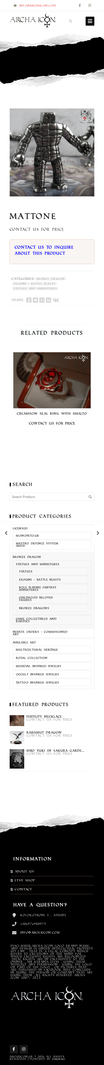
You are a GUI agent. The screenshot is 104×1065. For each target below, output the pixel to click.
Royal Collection (32, 658)
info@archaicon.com (37, 5)
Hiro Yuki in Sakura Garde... (56, 750)
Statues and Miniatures (35, 288)
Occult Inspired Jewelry (37, 674)
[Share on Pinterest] (42, 300)
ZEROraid (58, 1059)
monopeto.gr (27, 535)
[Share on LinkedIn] (48, 300)
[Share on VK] (55, 300)
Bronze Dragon (51, 279)
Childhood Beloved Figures (36, 598)
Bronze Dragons (34, 608)
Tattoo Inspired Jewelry (37, 682)
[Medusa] (98, 532)
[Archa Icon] (33, 21)
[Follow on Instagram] (89, 6)
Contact (23, 889)
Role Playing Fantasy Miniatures (38, 588)
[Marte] (6, 532)
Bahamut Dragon (44, 732)
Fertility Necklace (44, 716)
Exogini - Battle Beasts (34, 283)
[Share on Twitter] (35, 300)
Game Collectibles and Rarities (36, 620)
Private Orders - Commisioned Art (40, 633)
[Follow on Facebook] (80, 6)
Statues (26, 571)
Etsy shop (25, 880)
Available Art (24, 642)
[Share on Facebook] (28, 300)
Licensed (20, 528)
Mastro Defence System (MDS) (37, 544)
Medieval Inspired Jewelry (38, 666)
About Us (24, 871)
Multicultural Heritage (37, 649)
